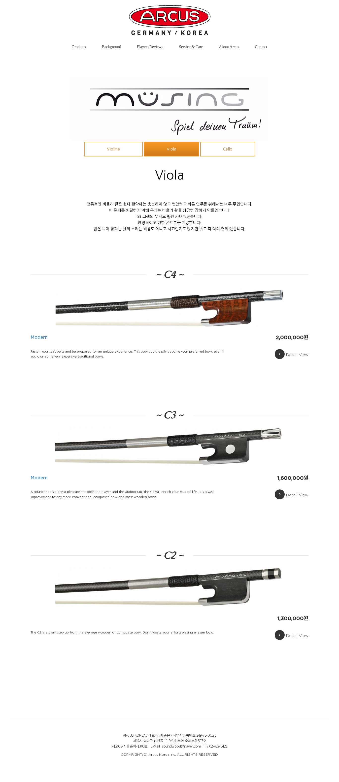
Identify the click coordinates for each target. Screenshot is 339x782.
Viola (171, 149)
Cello (227, 149)
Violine (113, 149)
